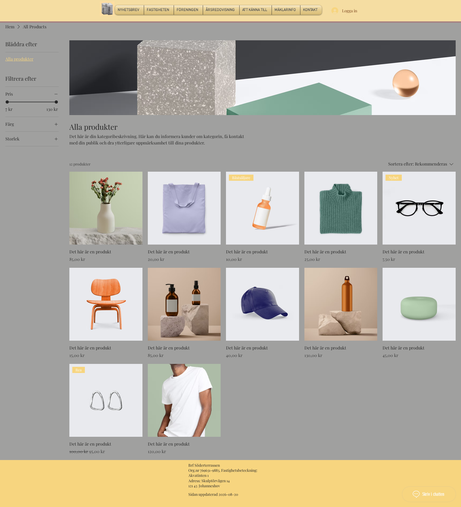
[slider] (7, 102)
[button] (159, 10)
